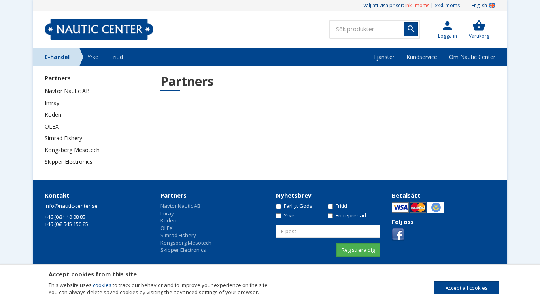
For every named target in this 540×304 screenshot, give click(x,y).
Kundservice (421, 57)
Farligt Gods (298, 205)
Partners (173, 195)
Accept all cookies (467, 287)
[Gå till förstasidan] (99, 29)
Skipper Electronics (183, 249)
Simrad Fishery (178, 235)
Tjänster (384, 57)
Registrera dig (358, 249)
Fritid (116, 57)
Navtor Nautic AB (180, 205)
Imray (167, 213)
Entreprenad (351, 215)
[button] (447, 29)
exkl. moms (447, 5)
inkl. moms (417, 5)
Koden (168, 220)
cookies (102, 285)
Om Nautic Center (472, 57)
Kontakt (57, 195)
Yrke (92, 57)
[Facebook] (398, 234)
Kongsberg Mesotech (185, 242)
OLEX (166, 228)
